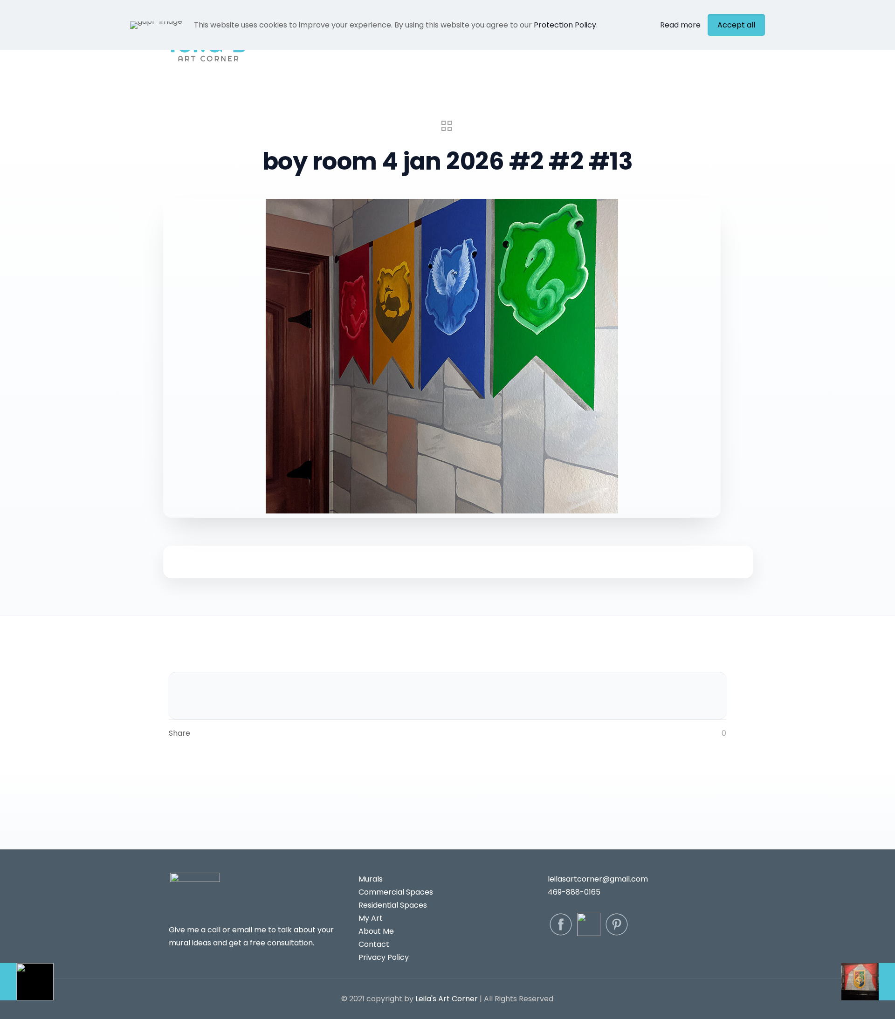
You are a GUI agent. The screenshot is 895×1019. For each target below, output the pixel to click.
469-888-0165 (574, 892)
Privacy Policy (383, 957)
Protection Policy (565, 25)
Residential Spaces (392, 905)
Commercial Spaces (395, 892)
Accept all (736, 25)
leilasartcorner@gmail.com (598, 879)
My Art (370, 918)
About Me (376, 931)
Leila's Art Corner (446, 998)
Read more (680, 25)
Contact (373, 944)
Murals (370, 879)
